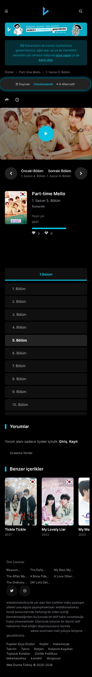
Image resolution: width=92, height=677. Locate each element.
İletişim (39, 649)
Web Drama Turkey (19, 665)
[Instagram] (24, 590)
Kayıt (73, 441)
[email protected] (18, 631)
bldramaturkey (16, 658)
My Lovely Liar (54, 529)
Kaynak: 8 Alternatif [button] (46, 84)
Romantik (38, 206)
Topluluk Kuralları (18, 653)
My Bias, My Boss (62, 570)
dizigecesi (54, 658)
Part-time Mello (29, 72)
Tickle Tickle (15, 529)
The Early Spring (36, 570)
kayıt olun (46, 60)
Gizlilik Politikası (46, 653)
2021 (8, 534)
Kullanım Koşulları (60, 649)
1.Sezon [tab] (46, 274)
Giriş (63, 441)
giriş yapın (63, 55)
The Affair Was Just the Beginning (16, 576)
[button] (7, 100)
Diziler (9, 72)
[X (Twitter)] (11, 590)
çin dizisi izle (55, 635)
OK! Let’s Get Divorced (39, 582)
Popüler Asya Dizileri (20, 644)
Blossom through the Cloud (14, 570)
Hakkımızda (61, 644)
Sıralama (21, 453)
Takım (25, 649)
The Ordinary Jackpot (15, 582)
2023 (45, 534)
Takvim (11, 649)
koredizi (36, 658)
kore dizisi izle (36, 635)
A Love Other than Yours (63, 576)
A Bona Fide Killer (38, 576)
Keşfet (43, 644)
